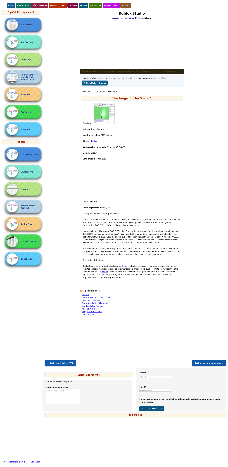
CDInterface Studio (30, 154)
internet (54, 5)
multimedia (95, 5)
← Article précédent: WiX (60, 363)
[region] (131, 46)
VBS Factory (26, 25)
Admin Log (26, 112)
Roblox (94, 141)
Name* (142, 372)
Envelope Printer (28, 172)
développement (40, 5)
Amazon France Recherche (28, 207)
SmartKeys (26, 60)
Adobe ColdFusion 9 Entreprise (96, 303)
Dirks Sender (27, 259)
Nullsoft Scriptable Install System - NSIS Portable (29, 77)
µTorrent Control (29, 241)
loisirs (83, 5)
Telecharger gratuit (15, 461)
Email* (142, 387)
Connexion (35, 461)
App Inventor (27, 42)
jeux (64, 5)
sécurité (126, 5)
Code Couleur (88, 314)
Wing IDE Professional (92, 311)
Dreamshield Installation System (96, 297)
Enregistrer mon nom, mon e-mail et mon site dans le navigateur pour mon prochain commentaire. (179, 400)
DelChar (85, 294)
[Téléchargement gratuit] (4, 5)
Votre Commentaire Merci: (58, 387)
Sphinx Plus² (26, 224)
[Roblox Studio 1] (104, 123)
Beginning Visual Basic (92, 300)
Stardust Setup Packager (93, 306)
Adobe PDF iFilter (89, 308)
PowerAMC (26, 94)
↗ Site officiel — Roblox (95, 83)
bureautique (23, 5)
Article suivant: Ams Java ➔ (209, 363)
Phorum (24, 189)
